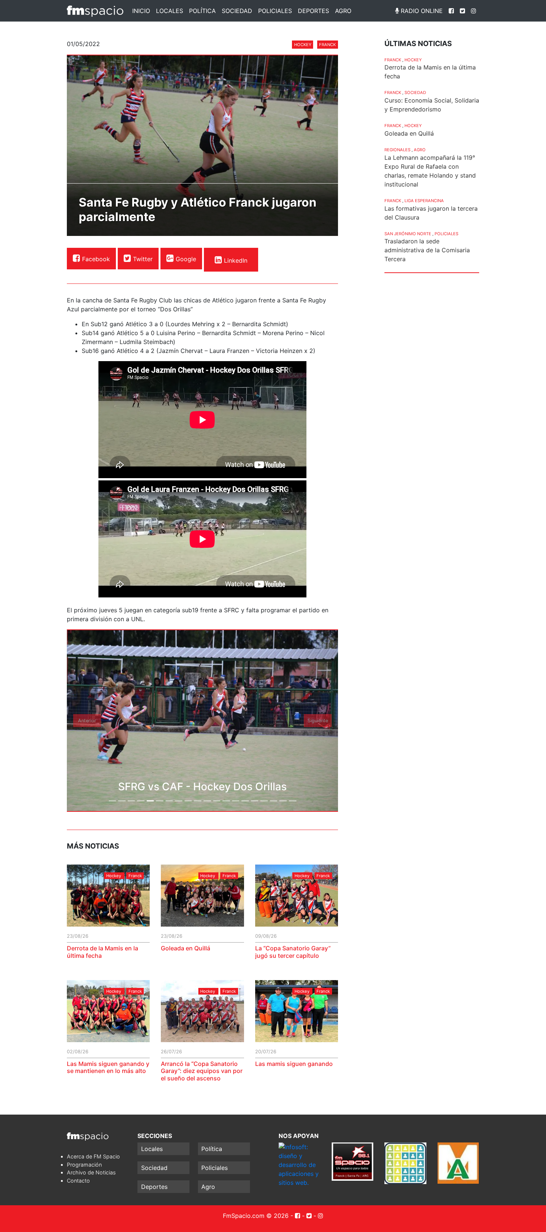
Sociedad (237, 10)
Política (202, 10)
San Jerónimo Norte (407, 233)
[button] (87, 720)
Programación (84, 1164)
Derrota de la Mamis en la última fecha (102, 951)
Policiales (275, 10)
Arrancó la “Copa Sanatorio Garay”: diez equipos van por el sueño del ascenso (202, 1071)
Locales (169, 10)
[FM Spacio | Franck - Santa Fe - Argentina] (95, 11)
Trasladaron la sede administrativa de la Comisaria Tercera (427, 250)
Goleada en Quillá (185, 948)
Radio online (421, 10)
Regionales (397, 149)
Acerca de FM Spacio (93, 1156)
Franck (327, 44)
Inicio (141, 10)
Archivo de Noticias (91, 1172)
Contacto (78, 1180)
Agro (343, 10)
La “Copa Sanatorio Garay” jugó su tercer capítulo (293, 951)
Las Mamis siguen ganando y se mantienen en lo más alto (108, 1067)
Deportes (313, 10)
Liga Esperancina (424, 200)
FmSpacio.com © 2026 (256, 1215)
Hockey (302, 44)
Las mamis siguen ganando (294, 1063)
